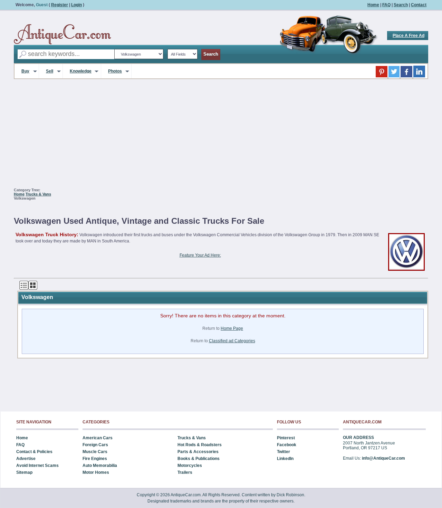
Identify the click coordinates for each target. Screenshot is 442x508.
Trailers (184, 472)
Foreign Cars (95, 444)
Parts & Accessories (198, 451)
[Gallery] (32, 288)
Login (76, 4)
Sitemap (24, 472)
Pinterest (286, 437)
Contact (418, 4)
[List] (23, 288)
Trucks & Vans (38, 194)
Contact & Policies (34, 451)
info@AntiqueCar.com (383, 458)
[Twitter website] (394, 76)
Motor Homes (96, 472)
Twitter (283, 451)
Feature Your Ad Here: (200, 255)
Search (401, 4)
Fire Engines (95, 458)
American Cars (98, 437)
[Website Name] (62, 34)
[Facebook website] (407, 76)
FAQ (386, 4)
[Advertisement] (221, 136)
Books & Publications (198, 458)
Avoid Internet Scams (37, 465)
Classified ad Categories (232, 340)
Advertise (26, 458)
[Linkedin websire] (419, 76)
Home (373, 4)
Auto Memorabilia (100, 465)
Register (59, 4)
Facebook (286, 444)
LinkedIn (285, 458)
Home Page (232, 328)
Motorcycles (189, 465)
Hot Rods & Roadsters (199, 444)
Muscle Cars (95, 451)
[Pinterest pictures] (382, 76)
